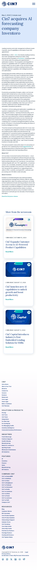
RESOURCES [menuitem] (7, 507)
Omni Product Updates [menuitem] (8, 517)
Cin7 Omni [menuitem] (5, 417)
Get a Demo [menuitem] (5, 384)
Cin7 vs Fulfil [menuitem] (5, 500)
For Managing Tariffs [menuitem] (8, 425)
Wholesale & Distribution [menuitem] (9, 449)
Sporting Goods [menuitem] (6, 447)
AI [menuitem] (2, 458)
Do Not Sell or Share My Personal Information (15, 555)
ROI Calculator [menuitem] (6, 513)
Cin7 (16, 55)
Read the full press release (10, 196)
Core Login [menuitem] (5, 399)
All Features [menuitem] (5, 469)
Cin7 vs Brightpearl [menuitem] (7, 483)
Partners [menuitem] (4, 395)
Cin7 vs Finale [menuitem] (6, 495)
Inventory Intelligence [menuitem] (8, 427)
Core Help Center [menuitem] (7, 526)
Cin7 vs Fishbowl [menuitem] (6, 485)
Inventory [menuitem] (4, 461)
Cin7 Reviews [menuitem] (5, 406)
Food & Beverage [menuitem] (6, 436)
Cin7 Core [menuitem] (4, 415)
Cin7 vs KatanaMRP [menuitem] (7, 476)
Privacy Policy (6, 553)
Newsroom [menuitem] (5, 397)
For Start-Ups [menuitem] (5, 421)
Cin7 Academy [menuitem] (6, 524)
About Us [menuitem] (4, 388)
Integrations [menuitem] (5, 419)
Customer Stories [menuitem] (7, 511)
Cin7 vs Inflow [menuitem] (6, 493)
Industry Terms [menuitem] (6, 522)
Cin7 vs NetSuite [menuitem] (6, 478)
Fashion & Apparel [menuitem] (7, 439)
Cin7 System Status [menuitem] (7, 537)
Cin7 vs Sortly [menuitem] (6, 489)
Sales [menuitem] (3, 465)
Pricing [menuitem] (4, 412)
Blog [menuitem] (3, 509)
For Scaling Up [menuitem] (6, 423)
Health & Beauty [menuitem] (6, 441)
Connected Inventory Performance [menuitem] (12, 430)
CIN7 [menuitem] (4, 382)
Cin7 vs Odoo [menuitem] (5, 480)
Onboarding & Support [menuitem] (8, 520)
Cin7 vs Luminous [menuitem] (7, 498)
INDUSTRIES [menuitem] (7, 434)
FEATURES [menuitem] (6, 456)
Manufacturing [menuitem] (6, 443)
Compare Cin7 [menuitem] (6, 502)
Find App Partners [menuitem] (7, 533)
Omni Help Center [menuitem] (7, 528)
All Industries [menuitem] (5, 452)
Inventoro (21, 58)
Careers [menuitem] (4, 393)
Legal (26, 552)
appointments (27, 146)
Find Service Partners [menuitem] (8, 530)
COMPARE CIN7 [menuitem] (8, 474)
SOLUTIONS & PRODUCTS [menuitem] (12, 410)
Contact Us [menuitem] (5, 390)
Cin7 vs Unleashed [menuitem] (7, 487)
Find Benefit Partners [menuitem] (8, 535)
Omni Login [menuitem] (5, 401)
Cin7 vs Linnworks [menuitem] (7, 491)
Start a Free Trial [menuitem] (6, 386)
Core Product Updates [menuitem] (8, 515)
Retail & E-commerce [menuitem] (8, 445)
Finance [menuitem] (4, 463)
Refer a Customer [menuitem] (7, 403)
